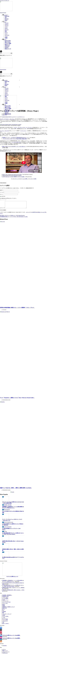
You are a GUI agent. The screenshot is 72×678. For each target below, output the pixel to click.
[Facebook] (12, 628)
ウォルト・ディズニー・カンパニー (7, 118)
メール (2, 192)
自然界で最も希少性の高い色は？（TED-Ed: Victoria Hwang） (13, 542)
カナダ (6, 28)
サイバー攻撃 (5, 619)
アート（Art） (5, 603)
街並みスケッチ (8, 48)
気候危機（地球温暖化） (7, 595)
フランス (6, 25)
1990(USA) (7, 46)
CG (5, 116)
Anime (3, 116)
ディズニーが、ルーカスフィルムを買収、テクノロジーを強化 (23, 178)
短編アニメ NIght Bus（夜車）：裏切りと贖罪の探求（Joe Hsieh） (16, 487)
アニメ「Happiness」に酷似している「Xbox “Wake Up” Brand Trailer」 (17, 397)
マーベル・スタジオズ (4, 130)
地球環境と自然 (5, 596)
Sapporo (6, 47)
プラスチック (5, 621)
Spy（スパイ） (5, 618)
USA (6, 114)
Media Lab (7, 16)
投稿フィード (5, 650)
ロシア (6, 32)
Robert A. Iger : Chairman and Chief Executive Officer (12, 174)
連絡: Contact (7, 107)
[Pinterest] (12, 634)
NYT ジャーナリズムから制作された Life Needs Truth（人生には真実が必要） (13, 502)
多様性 (3, 605)
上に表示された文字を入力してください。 (8, 198)
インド (6, 33)
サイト (1, 194)
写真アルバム (7, 44)
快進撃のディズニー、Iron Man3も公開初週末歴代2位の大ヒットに (15, 137)
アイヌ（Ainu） (5, 597)
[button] (6, 21)
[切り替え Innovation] (19, 80)
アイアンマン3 (23, 130)
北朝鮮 (6, 37)
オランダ (6, 29)
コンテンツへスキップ (4, 0)
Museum (6, 18)
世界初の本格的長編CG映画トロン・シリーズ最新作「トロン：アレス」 (17, 307)
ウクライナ (7, 35)
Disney (7, 116)
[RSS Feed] (12, 641)
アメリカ (6, 88)
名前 (1, 190)
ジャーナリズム (5, 600)
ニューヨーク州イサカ (16, 142)
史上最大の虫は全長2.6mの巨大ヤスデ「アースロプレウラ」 (13, 558)
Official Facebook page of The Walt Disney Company (11, 175)
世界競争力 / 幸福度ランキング (8, 606)
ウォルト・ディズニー (18, 127)
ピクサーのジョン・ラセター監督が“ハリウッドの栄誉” (13, 176)
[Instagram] (12, 632)
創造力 (3, 604)
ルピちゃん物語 (8, 43)
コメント (2, 207)
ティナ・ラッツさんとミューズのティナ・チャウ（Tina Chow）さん (12, 520)
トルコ (6, 36)
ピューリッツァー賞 (6, 602)
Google (3, 599)
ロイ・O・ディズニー (27, 127)
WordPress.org (4, 652)
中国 (6, 31)
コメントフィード (5, 651)
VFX (9, 116)
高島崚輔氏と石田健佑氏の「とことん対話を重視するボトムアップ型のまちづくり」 (13, 507)
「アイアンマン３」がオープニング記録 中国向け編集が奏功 (14, 138)
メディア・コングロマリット (19, 116)
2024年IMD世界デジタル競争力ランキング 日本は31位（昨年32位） (12, 524)
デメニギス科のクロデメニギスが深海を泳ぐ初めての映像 (13, 512)
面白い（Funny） (5, 623)
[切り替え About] (19, 104)
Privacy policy (8, 40)
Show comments (3, 182)
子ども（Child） (5, 616)
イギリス (6, 24)
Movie (6, 20)
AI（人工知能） (5, 598)
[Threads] (12, 630)
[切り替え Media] (19, 86)
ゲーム (11, 116)
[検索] (1, 52)
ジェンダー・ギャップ (6, 613)
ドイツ (6, 27)
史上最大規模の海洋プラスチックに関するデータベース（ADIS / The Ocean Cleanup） (13, 534)
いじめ (3, 617)
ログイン (4, 649)
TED (6, 17)
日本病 (3, 615)
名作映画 (4, 611)
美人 (3, 610)
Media (3, 114)
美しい (3, 609)
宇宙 (3, 622)
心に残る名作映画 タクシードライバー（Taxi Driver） (11, 529)
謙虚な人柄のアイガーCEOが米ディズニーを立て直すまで (14, 146)
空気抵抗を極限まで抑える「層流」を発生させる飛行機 (13, 550)
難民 (3, 612)
